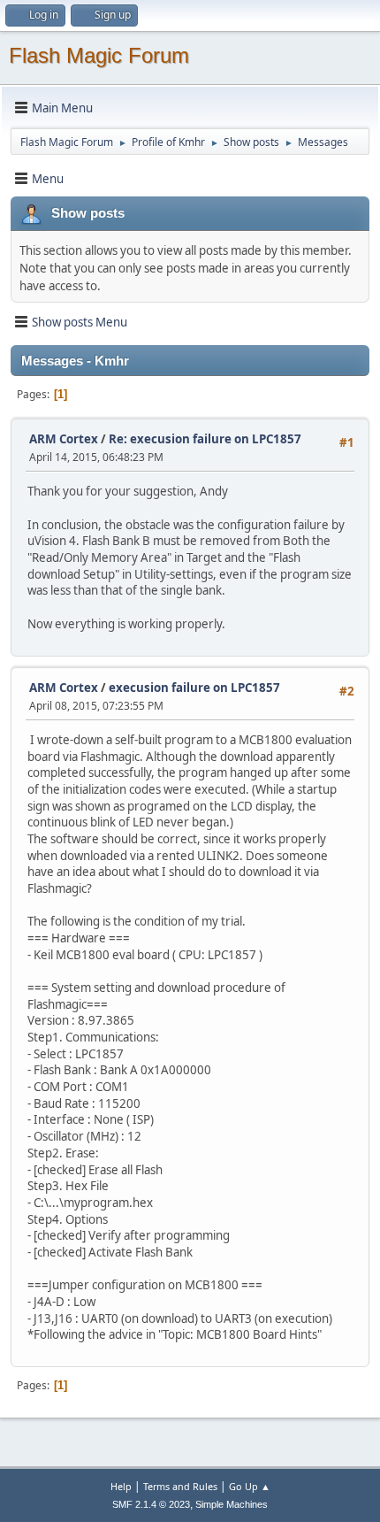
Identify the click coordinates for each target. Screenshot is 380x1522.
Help (121, 1486)
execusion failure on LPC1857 (194, 688)
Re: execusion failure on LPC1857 (205, 439)
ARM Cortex (63, 439)
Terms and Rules (180, 1486)
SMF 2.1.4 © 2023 (151, 1504)
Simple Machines (231, 1504)
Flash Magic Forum (99, 55)
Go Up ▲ (249, 1486)
